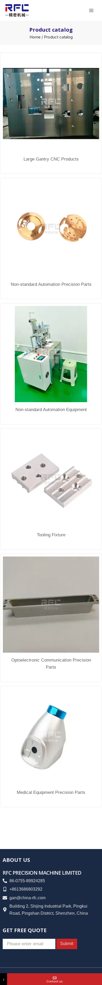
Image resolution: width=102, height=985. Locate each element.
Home (35, 37)
